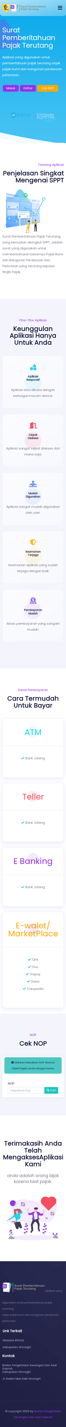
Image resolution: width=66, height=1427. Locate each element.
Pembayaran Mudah (33, 611)
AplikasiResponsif (33, 378)
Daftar (28, 88)
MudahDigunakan (33, 495)
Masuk (10, 88)
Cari (52, 1090)
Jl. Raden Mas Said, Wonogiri (21, 1379)
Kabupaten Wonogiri (17, 1347)
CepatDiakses (33, 436)
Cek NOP (48, 88)
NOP (11, 1083)
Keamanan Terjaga (33, 553)
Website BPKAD (13, 1340)
